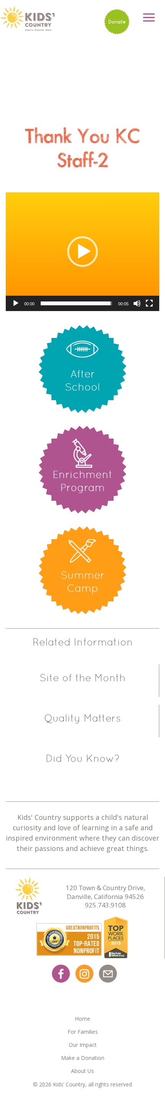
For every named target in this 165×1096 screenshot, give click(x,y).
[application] (82, 251)
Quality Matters (82, 718)
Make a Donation (82, 1057)
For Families (83, 1031)
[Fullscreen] (149, 303)
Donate (117, 22)
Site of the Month (82, 678)
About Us (82, 1070)
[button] (82, 251)
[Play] (16, 303)
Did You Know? (83, 758)
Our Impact (83, 1044)
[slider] (76, 303)
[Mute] (137, 303)
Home (82, 1018)
